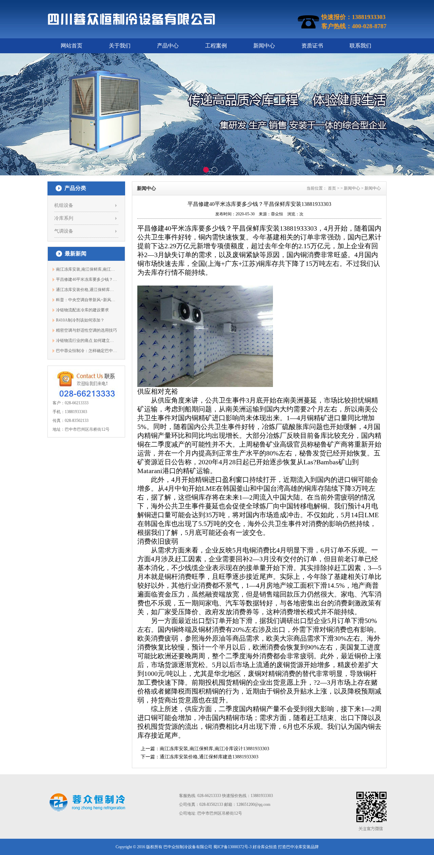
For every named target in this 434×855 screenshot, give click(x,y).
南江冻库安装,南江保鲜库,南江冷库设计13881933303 (214, 748)
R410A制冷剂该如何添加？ (80, 320)
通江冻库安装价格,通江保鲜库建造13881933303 (86, 289)
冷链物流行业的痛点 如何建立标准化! (86, 340)
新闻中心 (264, 45)
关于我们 (120, 45)
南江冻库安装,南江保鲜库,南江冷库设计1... (86, 269)
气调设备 (63, 231)
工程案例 (216, 45)
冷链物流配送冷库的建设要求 (82, 310)
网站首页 (71, 45)
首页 (332, 188)
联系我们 (360, 45)
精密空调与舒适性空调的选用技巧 (86, 330)
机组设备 (63, 205)
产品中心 (168, 45)
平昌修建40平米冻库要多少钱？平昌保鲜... (86, 279)
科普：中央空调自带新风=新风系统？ (86, 299)
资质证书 (312, 45)
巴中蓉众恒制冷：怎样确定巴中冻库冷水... (86, 350)
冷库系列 (63, 218)
